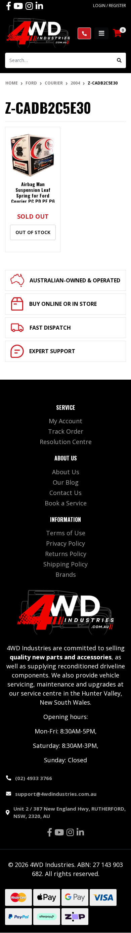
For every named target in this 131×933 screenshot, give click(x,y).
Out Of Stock (32, 232)
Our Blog (66, 482)
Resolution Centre (66, 442)
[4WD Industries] (38, 33)
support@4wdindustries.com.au (55, 793)
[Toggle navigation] (101, 33)
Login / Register (109, 5)
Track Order (65, 431)
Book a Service (66, 503)
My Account (65, 421)
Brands (65, 574)
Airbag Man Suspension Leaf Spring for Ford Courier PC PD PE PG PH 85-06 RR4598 (33, 195)
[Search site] (119, 60)
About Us (65, 472)
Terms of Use (65, 533)
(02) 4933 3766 (33, 778)
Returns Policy (65, 554)
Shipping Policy (65, 564)
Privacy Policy (65, 543)
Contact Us (65, 493)
